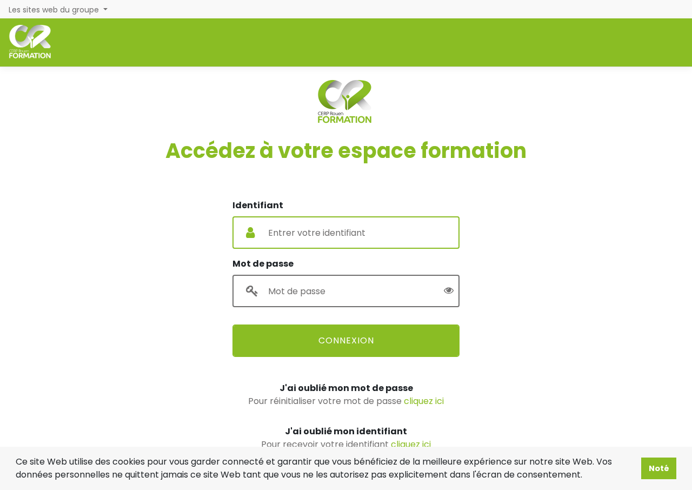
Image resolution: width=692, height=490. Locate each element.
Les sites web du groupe (55, 9)
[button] (586, 476)
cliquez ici (424, 401)
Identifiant (257, 205)
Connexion (346, 340)
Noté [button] (659, 468)
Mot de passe (263, 263)
